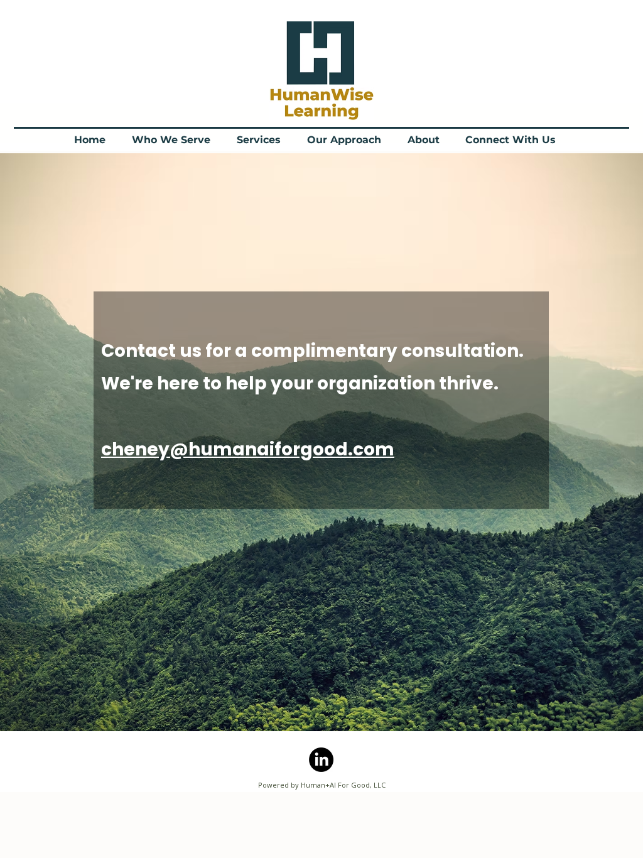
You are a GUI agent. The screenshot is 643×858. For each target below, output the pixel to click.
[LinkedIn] (321, 759)
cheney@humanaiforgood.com (247, 449)
